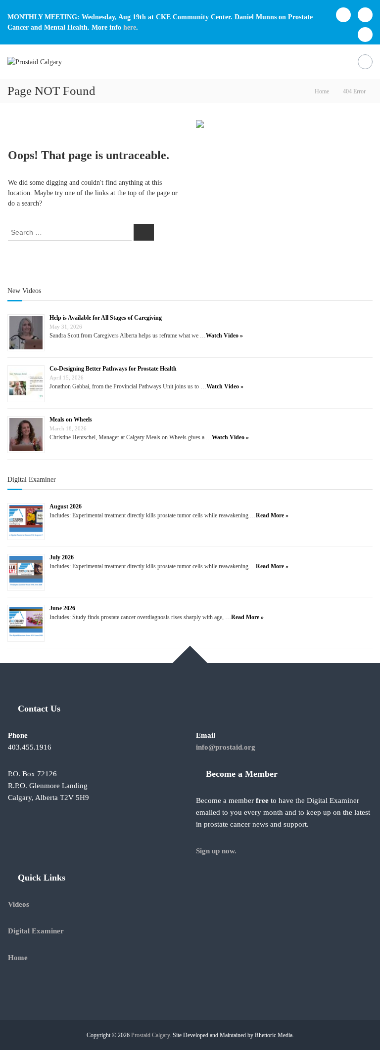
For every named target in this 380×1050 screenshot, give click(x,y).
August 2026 (65, 506)
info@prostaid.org (225, 747)
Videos (18, 904)
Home (18, 958)
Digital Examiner (31, 479)
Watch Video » (224, 335)
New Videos (24, 290)
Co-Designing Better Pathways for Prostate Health (113, 368)
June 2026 (62, 608)
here (129, 27)
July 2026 (61, 557)
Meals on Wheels (70, 419)
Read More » (272, 515)
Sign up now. (216, 851)
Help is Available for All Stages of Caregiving (105, 317)
